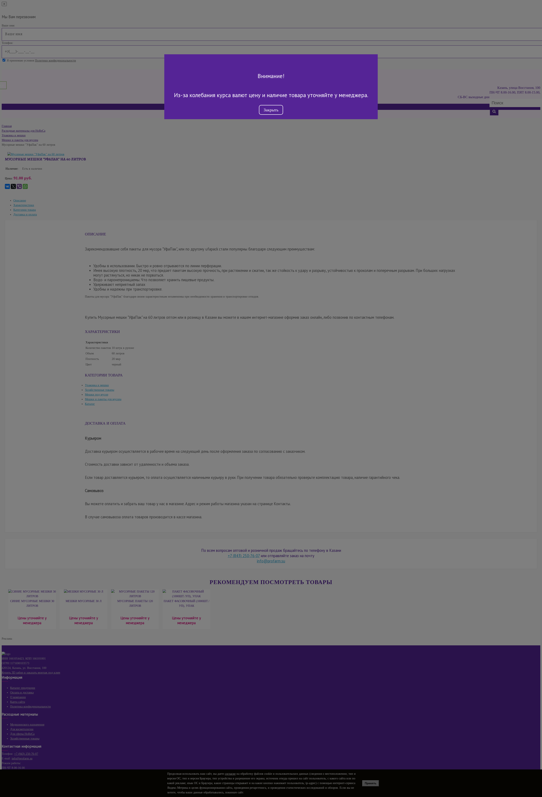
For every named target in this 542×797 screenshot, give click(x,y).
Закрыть (271, 110)
